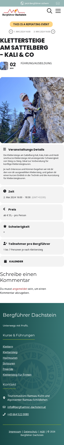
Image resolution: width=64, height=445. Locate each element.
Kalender (16, 261)
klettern (8, 346)
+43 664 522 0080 (18, 414)
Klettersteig (10, 352)
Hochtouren (10, 358)
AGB (42, 431)
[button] (49, 12)
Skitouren (9, 363)
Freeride (8, 369)
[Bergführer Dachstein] (14, 12)
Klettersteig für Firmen (17, 374)
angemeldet (19, 289)
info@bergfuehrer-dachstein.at (26, 407)
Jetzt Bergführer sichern (37, 3)
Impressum (15, 431)
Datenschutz (30, 431)
